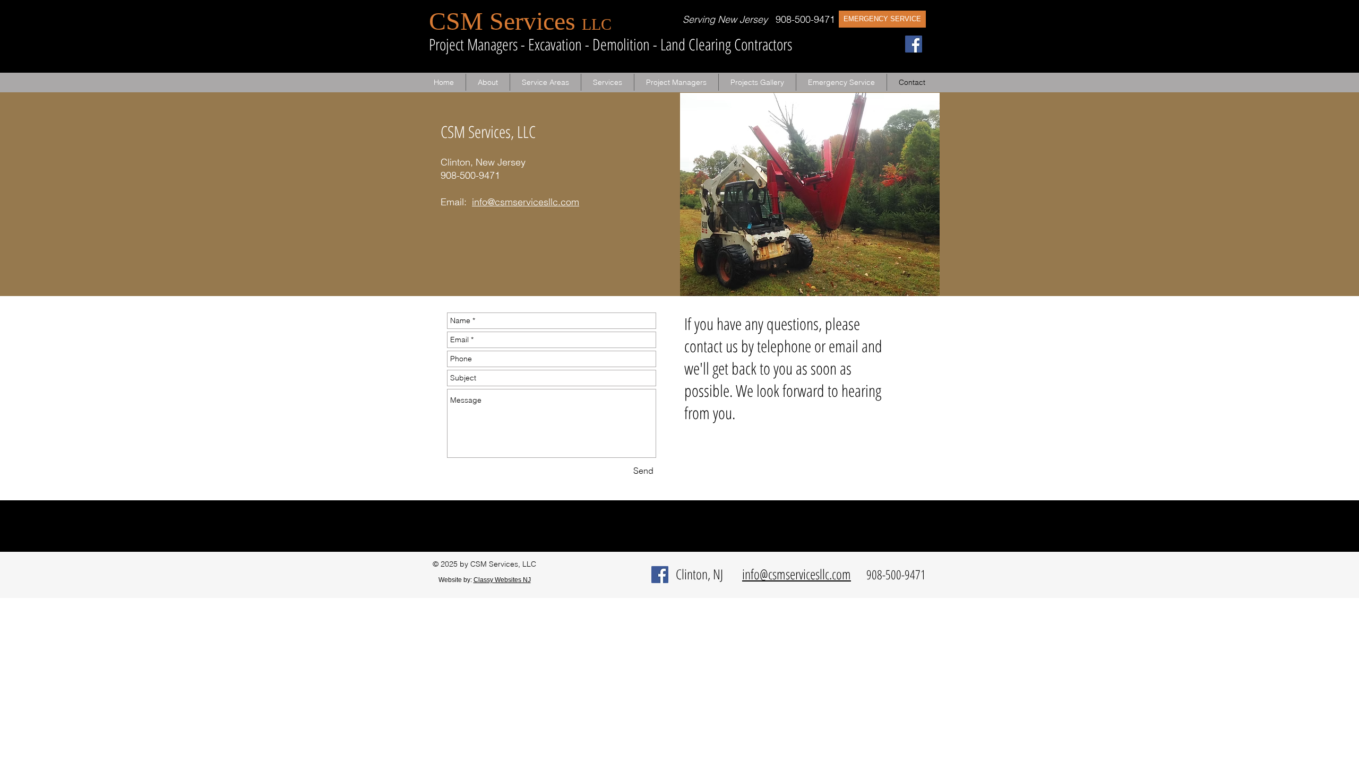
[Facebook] (913, 44)
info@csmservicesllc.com (525, 202)
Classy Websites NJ (502, 580)
